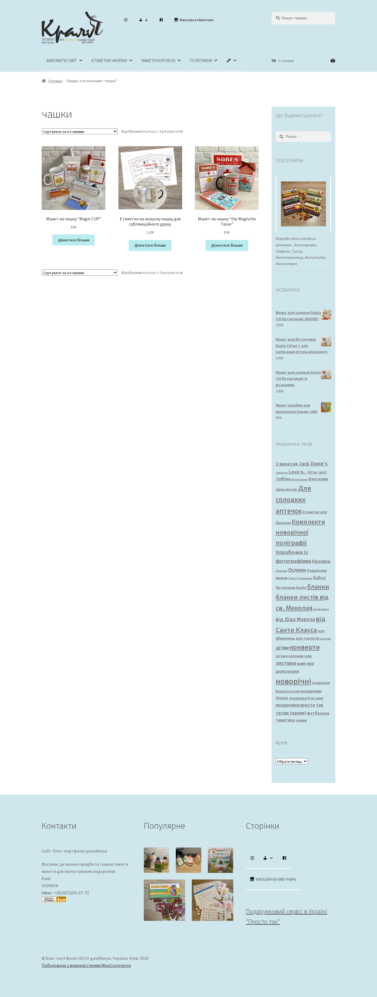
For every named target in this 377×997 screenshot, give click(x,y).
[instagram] (126, 19)
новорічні (293, 681)
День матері (287, 489)
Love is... (298, 472)
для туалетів (307, 638)
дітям (282, 647)
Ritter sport (317, 472)
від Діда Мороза (295, 619)
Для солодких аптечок (293, 499)
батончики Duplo (291, 587)
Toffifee (283, 479)
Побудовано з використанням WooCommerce (86, 965)
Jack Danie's (313, 463)
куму (308, 656)
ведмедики (321, 609)
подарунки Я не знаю (306, 698)
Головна (55, 80)
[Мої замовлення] (143, 19)
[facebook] (161, 19)
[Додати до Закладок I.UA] (86, 899)
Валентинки (299, 479)
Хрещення (305, 578)
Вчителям (318, 479)
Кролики (321, 561)
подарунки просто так (299, 705)
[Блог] (231, 60)
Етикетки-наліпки (109, 60)
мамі (301, 663)
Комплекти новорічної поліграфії (300, 532)
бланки (318, 586)
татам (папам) (291, 713)
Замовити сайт (61, 60)
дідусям (325, 638)
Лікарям (281, 571)
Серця (292, 578)
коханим (296, 655)
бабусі (319, 577)
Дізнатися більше (73, 239)
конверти (305, 647)
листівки (286, 663)
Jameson (282, 472)
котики (282, 656)
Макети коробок (158, 60)
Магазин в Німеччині (197, 19)
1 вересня (287, 464)
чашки (301, 720)
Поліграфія (201, 60)
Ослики (297, 569)
